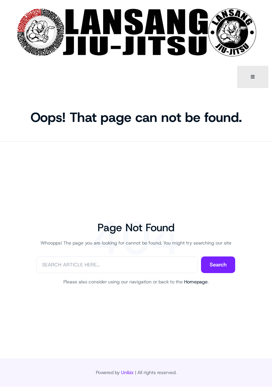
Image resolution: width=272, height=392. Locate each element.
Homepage (196, 282)
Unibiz (127, 372)
